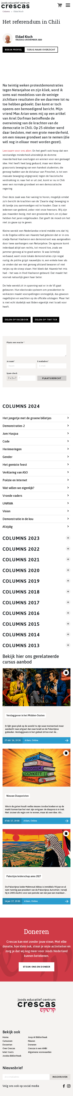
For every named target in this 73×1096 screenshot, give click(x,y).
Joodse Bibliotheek (12, 1056)
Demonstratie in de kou (18, 519)
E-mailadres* (43, 361)
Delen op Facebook (16, 319)
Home (5, 1037)
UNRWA (8, 503)
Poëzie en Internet (15, 480)
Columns (6, 11)
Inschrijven (60, 1077)
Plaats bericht (51, 378)
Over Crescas (9, 1048)
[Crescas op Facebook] (64, 1085)
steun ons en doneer (36, 966)
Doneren (32, 1044)
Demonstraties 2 (14, 426)
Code (6, 441)
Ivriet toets (8, 1052)
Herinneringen (12, 449)
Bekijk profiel (13, 49)
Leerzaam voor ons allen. (17, 150)
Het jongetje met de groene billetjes (27, 418)
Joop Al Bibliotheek (37, 1037)
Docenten (7, 1044)
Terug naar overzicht (41, 49)
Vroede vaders (12, 495)
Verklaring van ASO (15, 472)
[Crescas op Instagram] (68, 1085)
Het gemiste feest (15, 464)
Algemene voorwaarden (39, 1052)
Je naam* (11, 361)
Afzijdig (8, 526)
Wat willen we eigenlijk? (18, 488)
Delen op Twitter (46, 319)
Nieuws (31, 1041)
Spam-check (12, 373)
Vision (6, 511)
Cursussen (7, 1041)
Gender (7, 457)
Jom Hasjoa (10, 433)
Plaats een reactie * (15, 342)
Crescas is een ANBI (37, 1048)
